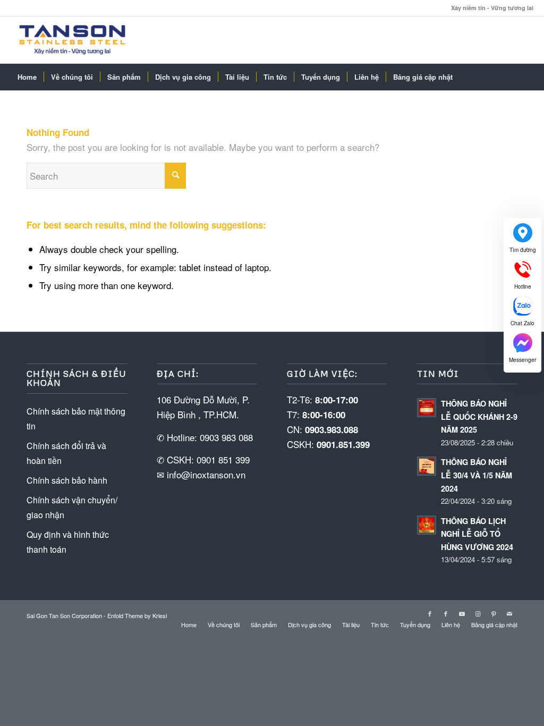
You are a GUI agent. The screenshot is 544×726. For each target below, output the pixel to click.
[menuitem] (27, 77)
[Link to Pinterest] (494, 613)
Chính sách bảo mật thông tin (76, 418)
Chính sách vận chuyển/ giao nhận (72, 507)
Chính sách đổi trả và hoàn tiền (66, 453)
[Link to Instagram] (478, 613)
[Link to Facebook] (430, 613)
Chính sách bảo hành (67, 480)
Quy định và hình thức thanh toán (68, 541)
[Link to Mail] (509, 613)
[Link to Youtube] (462, 613)
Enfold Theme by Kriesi (137, 615)
